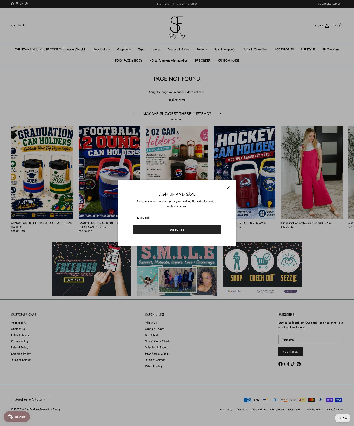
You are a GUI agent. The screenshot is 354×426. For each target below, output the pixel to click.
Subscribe (177, 229)
